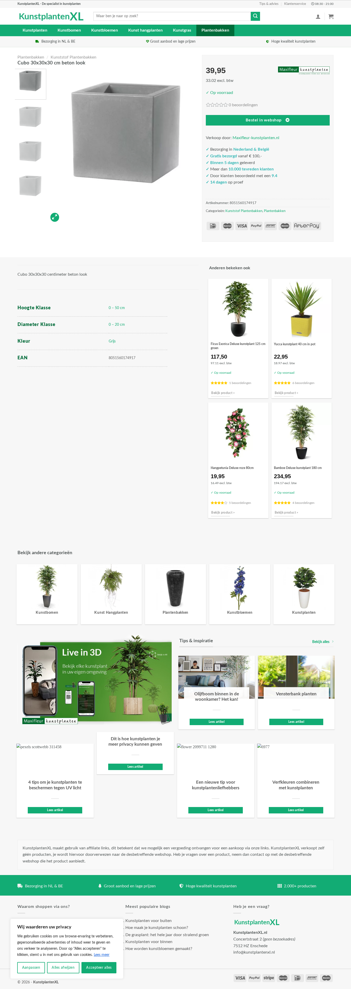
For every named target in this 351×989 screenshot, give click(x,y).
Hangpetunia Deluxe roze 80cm (232, 467)
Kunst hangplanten (145, 30)
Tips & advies (269, 3)
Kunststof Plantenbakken (73, 57)
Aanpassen (31, 967)
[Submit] (255, 16)
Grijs (112, 341)
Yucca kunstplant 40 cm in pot (294, 344)
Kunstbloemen (104, 30)
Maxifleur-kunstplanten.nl (256, 138)
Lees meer (101, 955)
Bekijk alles (320, 642)
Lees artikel (217, 722)
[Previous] (57, 146)
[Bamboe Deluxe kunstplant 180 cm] (301, 432)
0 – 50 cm (117, 308)
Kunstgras (182, 30)
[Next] (193, 146)
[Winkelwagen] (331, 16)
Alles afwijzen (63, 967)
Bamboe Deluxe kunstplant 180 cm (298, 467)
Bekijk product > (223, 393)
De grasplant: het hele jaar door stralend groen (167, 935)
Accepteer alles (99, 967)
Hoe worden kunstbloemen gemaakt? (158, 949)
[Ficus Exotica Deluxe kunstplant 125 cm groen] (238, 309)
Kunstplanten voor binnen (148, 942)
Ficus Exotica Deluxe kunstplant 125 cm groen (238, 346)
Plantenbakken (215, 30)
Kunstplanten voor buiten (148, 921)
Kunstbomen (69, 30)
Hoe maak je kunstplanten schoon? (156, 928)
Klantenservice (295, 3)
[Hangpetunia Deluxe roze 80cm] (238, 432)
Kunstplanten (35, 30)
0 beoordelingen (243, 105)
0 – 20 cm (117, 325)
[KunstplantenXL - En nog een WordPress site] (51, 16)
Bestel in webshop (264, 120)
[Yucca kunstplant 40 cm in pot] (301, 309)
